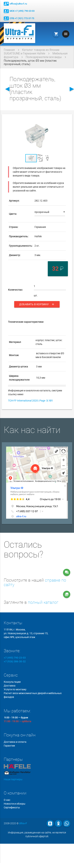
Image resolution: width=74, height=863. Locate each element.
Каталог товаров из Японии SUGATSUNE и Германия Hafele (31, 51)
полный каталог (43, 602)
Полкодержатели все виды (44, 57)
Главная (9, 50)
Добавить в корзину (37, 304)
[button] (63, 122)
